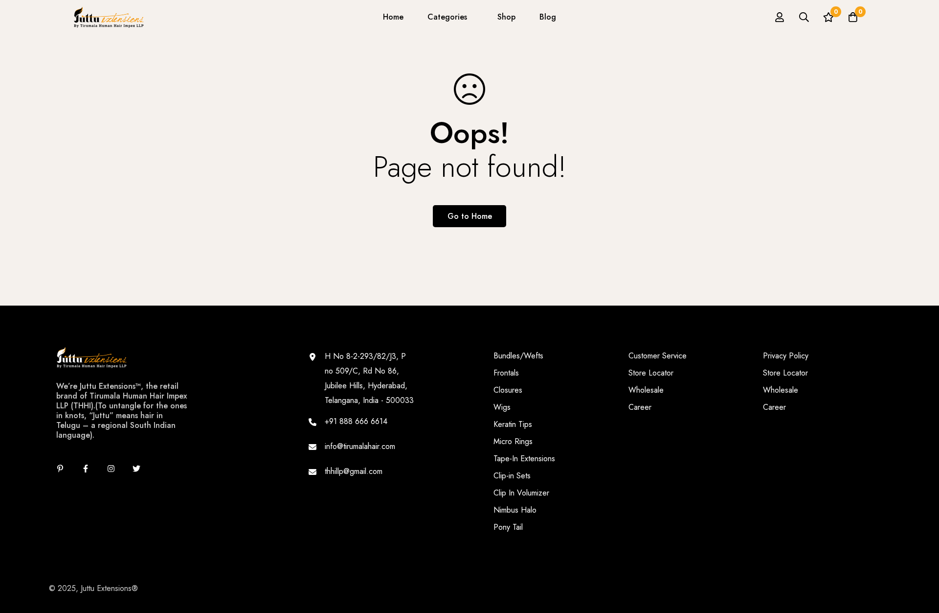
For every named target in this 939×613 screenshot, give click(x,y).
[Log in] (779, 17)
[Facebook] (85, 468)
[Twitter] (136, 468)
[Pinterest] (60, 468)
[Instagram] (111, 468)
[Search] (804, 17)
